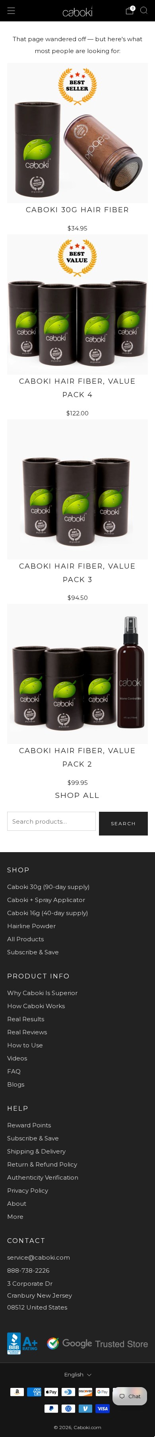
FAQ (14, 1071)
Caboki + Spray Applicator (46, 900)
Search (123, 823)
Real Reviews (27, 1032)
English (73, 1374)
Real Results (25, 1019)
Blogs (15, 1084)
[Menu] (11, 11)
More (15, 1216)
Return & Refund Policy (42, 1164)
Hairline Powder (31, 926)
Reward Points (29, 1125)
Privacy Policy (27, 1190)
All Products (25, 939)
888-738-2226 (28, 1270)
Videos (17, 1058)
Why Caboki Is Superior (42, 993)
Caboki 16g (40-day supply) (47, 913)
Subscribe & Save (33, 952)
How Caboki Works (36, 1006)
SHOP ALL (77, 795)
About (16, 1203)
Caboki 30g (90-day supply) (48, 887)
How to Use (25, 1045)
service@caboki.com (38, 1257)
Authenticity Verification (42, 1177)
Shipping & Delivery (36, 1151)
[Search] (144, 10)
